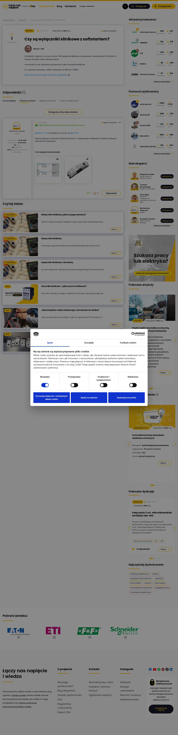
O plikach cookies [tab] (128, 343)
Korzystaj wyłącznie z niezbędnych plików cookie (51, 397)
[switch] (74, 385)
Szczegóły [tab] (89, 343)
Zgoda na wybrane (89, 397)
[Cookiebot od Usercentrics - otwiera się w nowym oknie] (133, 334)
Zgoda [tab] (50, 343)
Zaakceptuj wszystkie (126, 397)
